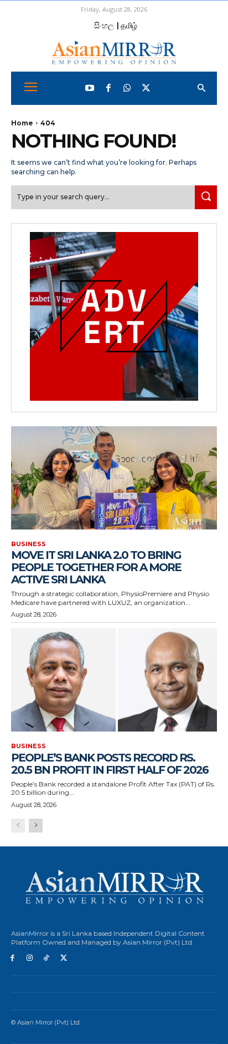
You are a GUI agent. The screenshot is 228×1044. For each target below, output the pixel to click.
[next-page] (36, 826)
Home (22, 123)
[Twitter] (146, 88)
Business (28, 544)
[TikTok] (47, 958)
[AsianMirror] (114, 52)
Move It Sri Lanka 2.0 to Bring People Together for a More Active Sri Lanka (96, 567)
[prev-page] (18, 826)
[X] (63, 958)
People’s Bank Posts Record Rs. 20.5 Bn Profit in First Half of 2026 (109, 763)
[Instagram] (29, 958)
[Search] (206, 197)
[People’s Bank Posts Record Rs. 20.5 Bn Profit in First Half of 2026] (114, 680)
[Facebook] (108, 88)
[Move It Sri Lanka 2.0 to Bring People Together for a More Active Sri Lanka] (114, 477)
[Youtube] (89, 88)
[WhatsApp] (127, 88)
